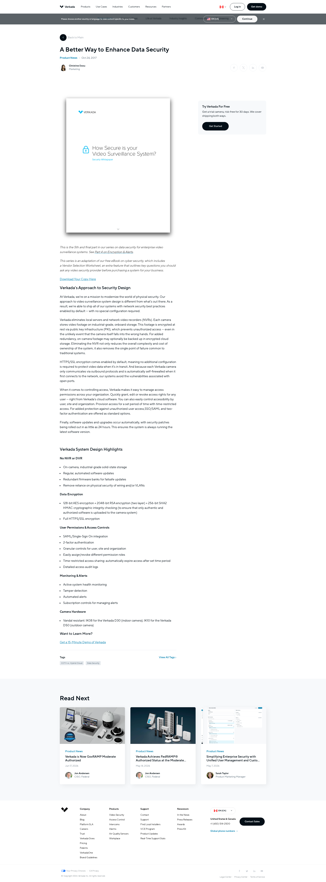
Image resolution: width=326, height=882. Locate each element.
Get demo (256, 6)
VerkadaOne (86, 852)
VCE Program (147, 829)
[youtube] (262, 871)
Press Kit (181, 829)
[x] (243, 67)
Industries (117, 6)
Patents (84, 848)
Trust (82, 833)
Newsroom (182, 809)
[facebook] (234, 67)
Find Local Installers (150, 824)
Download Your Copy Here (78, 279)
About (83, 815)
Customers (134, 6)
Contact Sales (252, 821)
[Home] (64, 835)
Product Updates (149, 833)
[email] (262, 67)
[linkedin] (253, 67)
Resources (150, 6)
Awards (181, 824)
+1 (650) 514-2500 (220, 823)
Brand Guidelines (88, 857)
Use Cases (101, 6)
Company (85, 809)
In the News (183, 815)
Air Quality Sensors (119, 833)
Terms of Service (257, 877)
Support (144, 809)
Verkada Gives (87, 838)
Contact (144, 815)
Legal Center (225, 877)
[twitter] (247, 871)
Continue (247, 19)
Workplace (114, 838)
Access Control (117, 819)
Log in (237, 6)
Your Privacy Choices (76, 870)
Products (85, 6)
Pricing (83, 843)
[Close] (264, 19)
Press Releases (184, 819)
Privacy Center (240, 877)
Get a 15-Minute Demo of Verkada (83, 642)
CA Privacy (94, 870)
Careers (84, 829)
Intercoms (114, 824)
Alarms (112, 829)
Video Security (116, 815)
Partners (166, 6)
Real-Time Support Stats (152, 838)
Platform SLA (86, 824)
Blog (82, 819)
